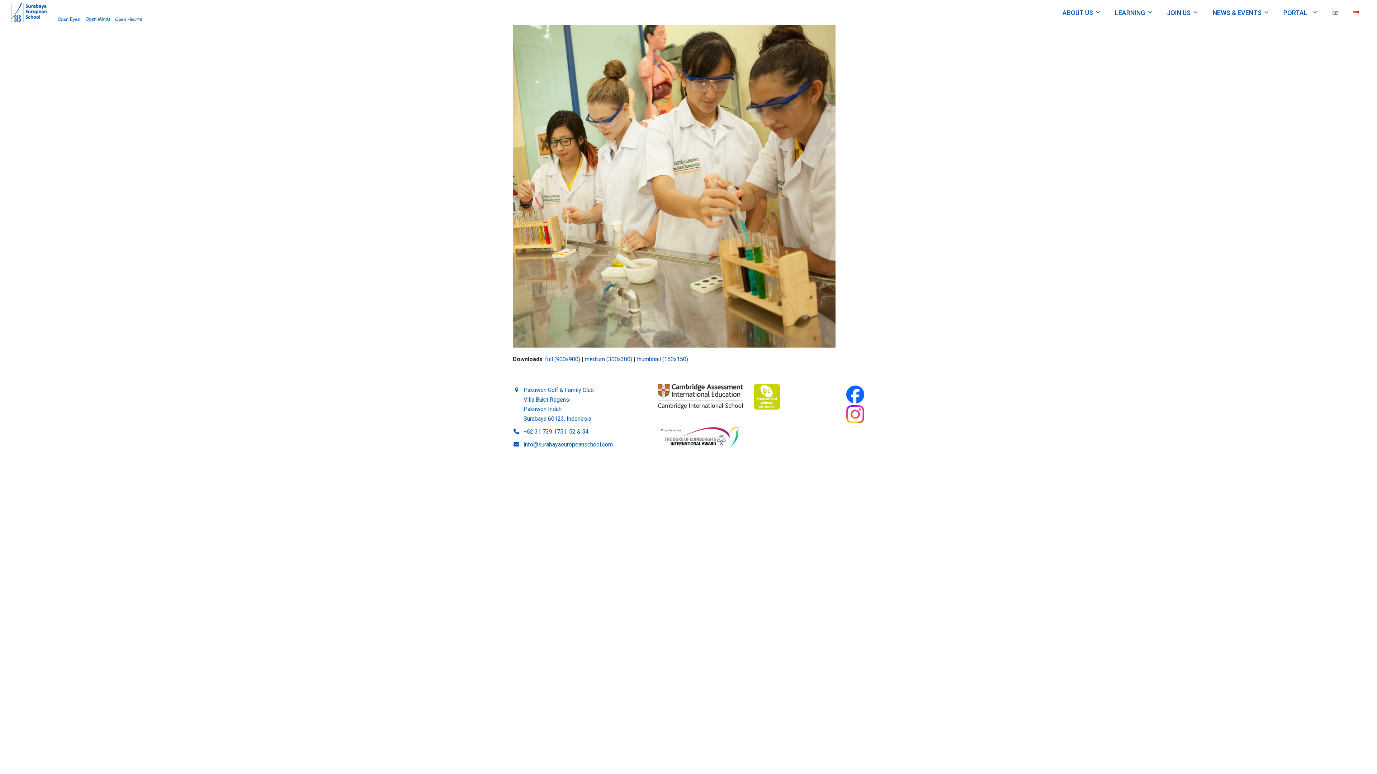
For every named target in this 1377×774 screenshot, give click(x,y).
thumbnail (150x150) (662, 359)
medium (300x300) (608, 359)
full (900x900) (562, 359)
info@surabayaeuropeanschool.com (568, 444)
